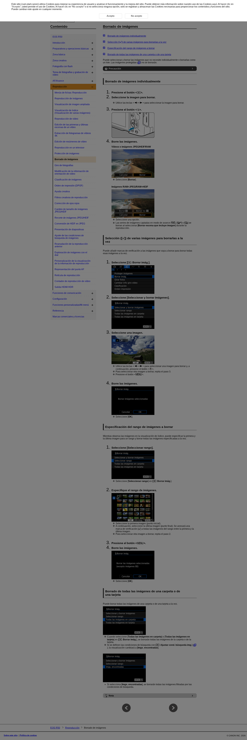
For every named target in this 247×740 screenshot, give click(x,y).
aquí (214, 4)
